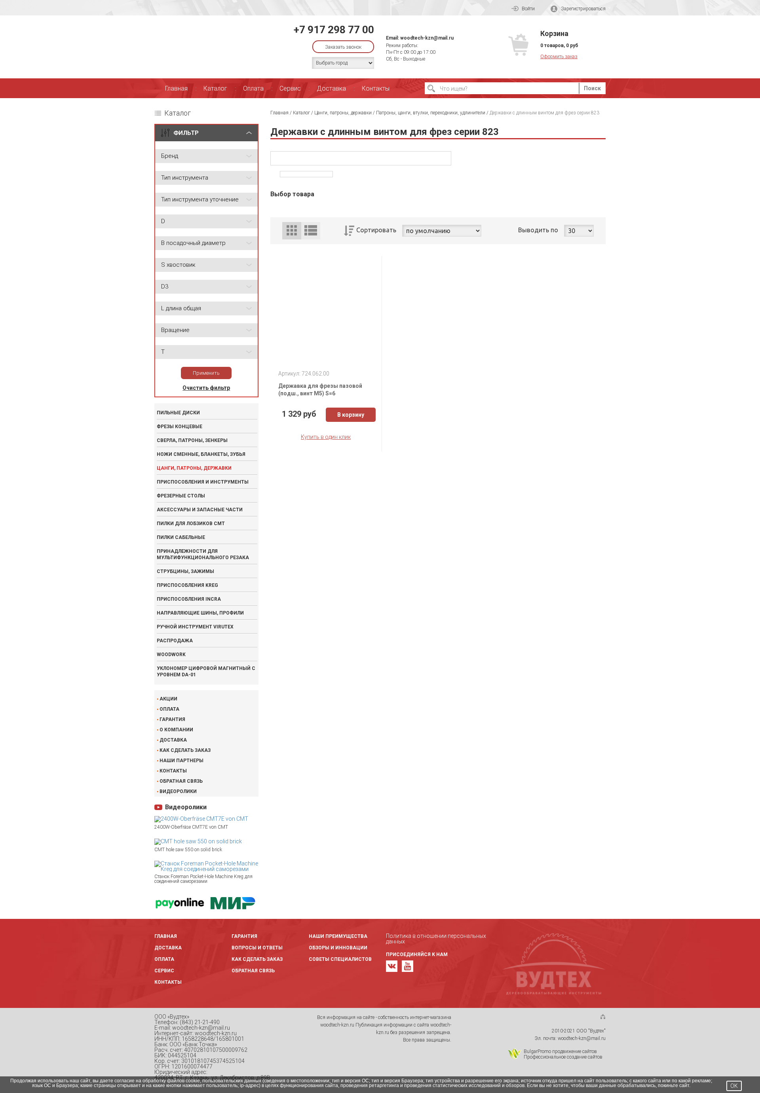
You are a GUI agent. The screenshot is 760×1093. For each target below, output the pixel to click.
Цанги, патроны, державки (194, 468)
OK (734, 1086)
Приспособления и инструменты (203, 482)
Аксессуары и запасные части (200, 509)
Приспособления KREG (187, 585)
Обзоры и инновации (338, 948)
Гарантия (172, 719)
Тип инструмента (184, 177)
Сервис (290, 88)
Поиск (592, 88)
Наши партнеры (181, 760)
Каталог (215, 88)
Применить (206, 373)
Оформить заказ (559, 56)
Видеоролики (178, 791)
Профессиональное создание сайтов (563, 1057)
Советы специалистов (340, 959)
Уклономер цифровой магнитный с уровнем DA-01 (206, 671)
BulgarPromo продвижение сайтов (560, 1051)
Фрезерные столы (181, 496)
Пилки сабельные (181, 537)
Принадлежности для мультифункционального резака (203, 554)
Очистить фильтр (206, 388)
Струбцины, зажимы (185, 571)
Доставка (331, 88)
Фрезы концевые (179, 426)
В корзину (350, 415)
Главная (176, 88)
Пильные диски (178, 413)
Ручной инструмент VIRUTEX (195, 627)
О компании (176, 729)
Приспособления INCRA (189, 599)
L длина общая (181, 308)
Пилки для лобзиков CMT (191, 523)
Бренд (169, 155)
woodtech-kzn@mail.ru (427, 38)
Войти (528, 8)
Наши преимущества (338, 936)
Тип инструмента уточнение (200, 199)
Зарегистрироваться (583, 8)
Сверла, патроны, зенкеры (192, 440)
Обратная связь (181, 781)
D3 (164, 286)
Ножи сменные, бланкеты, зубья (201, 454)
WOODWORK (171, 654)
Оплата (253, 88)
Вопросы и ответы (257, 948)
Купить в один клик (326, 437)
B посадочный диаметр (193, 243)
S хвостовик (178, 264)
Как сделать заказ (185, 750)
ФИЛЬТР (186, 133)
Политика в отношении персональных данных (436, 939)
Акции (168, 698)
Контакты (376, 88)
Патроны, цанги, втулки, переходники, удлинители (430, 113)
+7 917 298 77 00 (334, 30)
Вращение (175, 330)
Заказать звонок (343, 47)
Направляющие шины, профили (200, 613)
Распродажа (175, 640)
